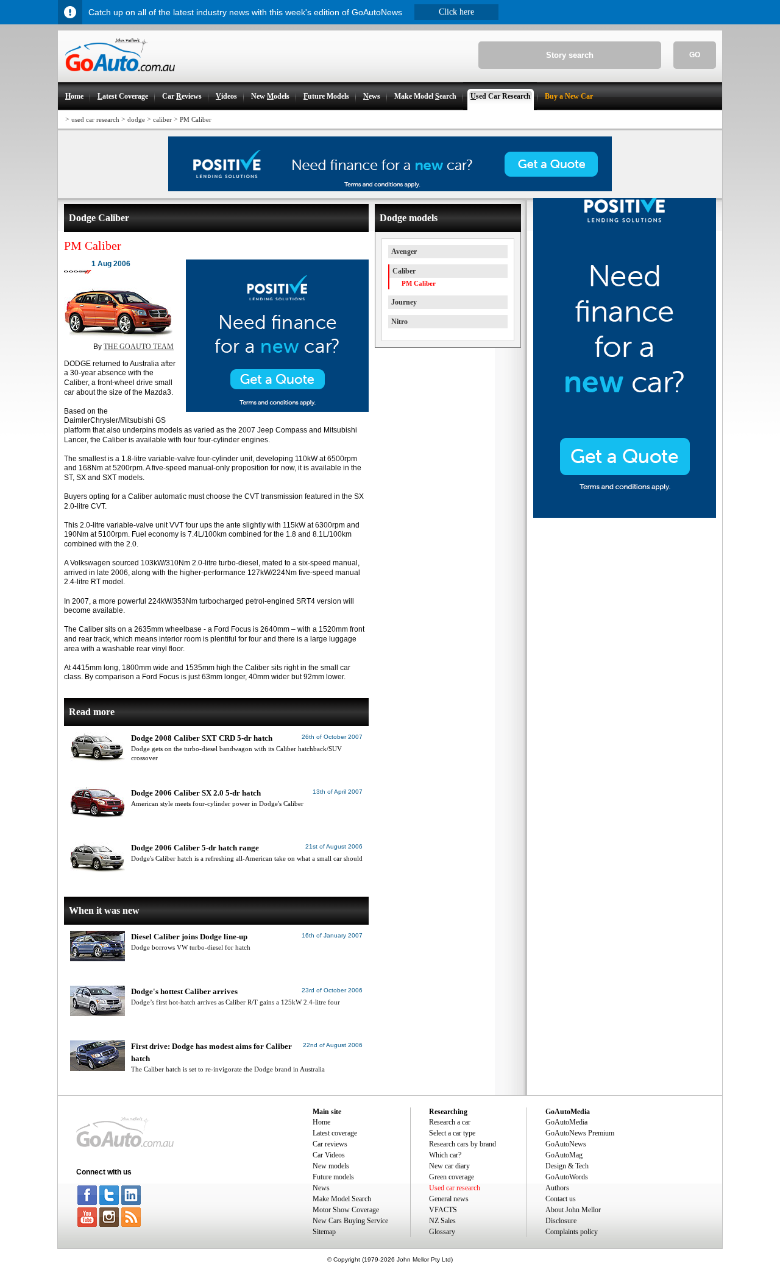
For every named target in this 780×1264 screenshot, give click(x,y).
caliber (162, 119)
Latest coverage (335, 1133)
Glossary (442, 1231)
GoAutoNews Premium (579, 1133)
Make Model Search (342, 1199)
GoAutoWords (566, 1177)
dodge (136, 119)
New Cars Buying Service (350, 1220)
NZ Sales (442, 1220)
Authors (557, 1188)
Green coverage (451, 1177)
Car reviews (330, 1144)
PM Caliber (195, 119)
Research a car (449, 1122)
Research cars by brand (462, 1144)
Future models (333, 1177)
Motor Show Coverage (346, 1210)
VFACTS (443, 1210)
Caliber (404, 271)
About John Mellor (573, 1210)
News (321, 1188)
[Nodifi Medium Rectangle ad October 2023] (277, 409)
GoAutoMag (564, 1155)
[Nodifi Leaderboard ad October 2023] (390, 188)
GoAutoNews (565, 1144)
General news (449, 1199)
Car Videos (329, 1155)
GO (694, 55)
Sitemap (324, 1231)
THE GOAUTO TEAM (139, 346)
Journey (404, 302)
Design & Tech (567, 1166)
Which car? (445, 1155)
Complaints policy (571, 1231)
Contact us (560, 1199)
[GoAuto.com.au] (116, 76)
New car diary (449, 1166)
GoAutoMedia (566, 1122)
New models (331, 1166)
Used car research (454, 1188)
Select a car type (452, 1133)
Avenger (404, 251)
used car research (95, 119)
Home (321, 1122)
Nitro (399, 321)
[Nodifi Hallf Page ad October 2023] (624, 515)
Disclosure (560, 1220)
